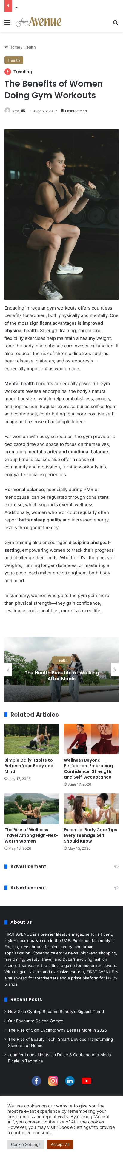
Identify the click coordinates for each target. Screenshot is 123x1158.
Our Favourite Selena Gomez (35, 1020)
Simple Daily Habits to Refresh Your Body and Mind (28, 765)
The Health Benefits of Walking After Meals (61, 676)
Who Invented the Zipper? (39, 6)
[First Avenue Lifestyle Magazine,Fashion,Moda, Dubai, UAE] (39, 22)
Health (30, 47)
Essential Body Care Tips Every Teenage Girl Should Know (90, 835)
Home (14, 47)
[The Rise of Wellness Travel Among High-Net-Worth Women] (31, 808)
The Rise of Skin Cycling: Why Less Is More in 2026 (57, 1030)
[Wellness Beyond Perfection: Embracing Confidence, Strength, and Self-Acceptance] (91, 739)
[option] (61, 669)
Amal (16, 111)
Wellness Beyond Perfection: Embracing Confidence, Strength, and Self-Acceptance (88, 768)
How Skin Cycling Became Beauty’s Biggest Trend (56, 1011)
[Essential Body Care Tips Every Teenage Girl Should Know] (91, 808)
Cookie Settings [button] (26, 1144)
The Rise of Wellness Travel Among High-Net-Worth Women (31, 835)
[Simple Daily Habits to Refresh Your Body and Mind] (31, 739)
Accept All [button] (60, 1144)
